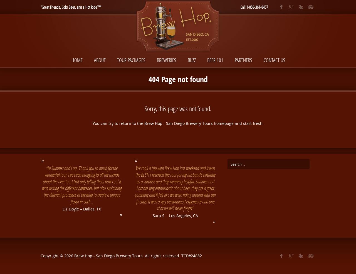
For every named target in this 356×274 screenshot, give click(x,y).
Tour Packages (131, 60)
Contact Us (274, 60)
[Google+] (291, 7)
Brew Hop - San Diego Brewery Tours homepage (189, 123)
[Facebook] (281, 7)
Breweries (166, 60)
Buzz (192, 60)
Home (77, 60)
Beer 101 (215, 60)
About (100, 60)
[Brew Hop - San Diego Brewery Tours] (178, 27)
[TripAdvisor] (310, 7)
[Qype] (301, 7)
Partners (243, 60)
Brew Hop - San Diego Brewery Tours (108, 255)
